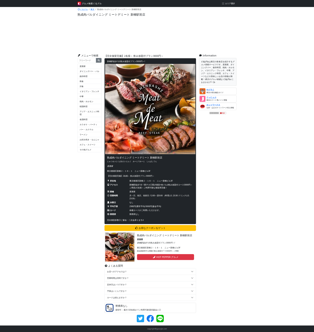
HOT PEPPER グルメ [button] (167, 257)
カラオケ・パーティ (88, 124)
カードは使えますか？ (117, 297)
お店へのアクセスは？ (117, 271)
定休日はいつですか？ (117, 284)
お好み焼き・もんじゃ (89, 139)
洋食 (82, 86)
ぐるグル (84, 9)
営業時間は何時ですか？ (118, 278)
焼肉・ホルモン (86, 101)
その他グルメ (85, 149)
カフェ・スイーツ (87, 144)
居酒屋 (82, 66)
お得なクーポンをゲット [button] (152, 228)
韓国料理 (83, 106)
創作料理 (83, 76)
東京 (92, 9)
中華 (82, 96)
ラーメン (83, 134)
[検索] (99, 60)
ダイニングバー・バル (89, 71)
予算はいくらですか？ (117, 291)
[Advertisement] (157, 36)
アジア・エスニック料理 (89, 113)
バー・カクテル (86, 129)
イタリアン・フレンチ (89, 91)
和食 (82, 81)
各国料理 (83, 119)
